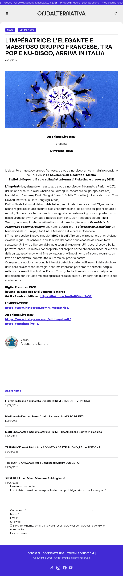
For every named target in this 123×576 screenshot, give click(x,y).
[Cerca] (116, 13)
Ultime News (27, 30)
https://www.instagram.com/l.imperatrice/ (37, 307)
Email (14, 518)
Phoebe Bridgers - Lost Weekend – (76, 2)
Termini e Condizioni (80, 553)
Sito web (15, 521)
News (10, 30)
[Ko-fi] (71, 568)
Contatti (34, 553)
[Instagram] (58, 568)
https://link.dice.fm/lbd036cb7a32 (66, 296)
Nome (15, 514)
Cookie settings (53, 553)
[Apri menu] (7, 13)
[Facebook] (65, 568)
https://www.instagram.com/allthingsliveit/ (38, 319)
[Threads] (52, 568)
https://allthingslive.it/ (22, 323)
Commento (18, 510)
